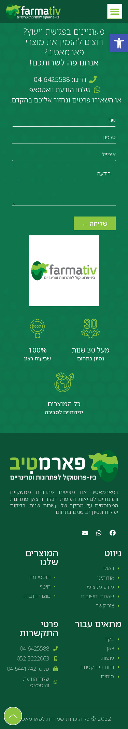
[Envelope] (85, 532)
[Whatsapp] (98, 532)
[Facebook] (112, 532)
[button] (119, 43)
